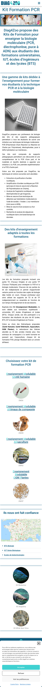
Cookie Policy (14, 684)
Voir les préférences (21, 679)
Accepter (21, 667)
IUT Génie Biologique (12, 550)
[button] (39, 643)
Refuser (21, 673)
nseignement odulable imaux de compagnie (21, 408)
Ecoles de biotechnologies (14, 555)
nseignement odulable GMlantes (21, 474)
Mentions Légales (25, 684)
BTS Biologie (9, 546)
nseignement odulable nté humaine (21, 375)
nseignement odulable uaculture (21, 440)
